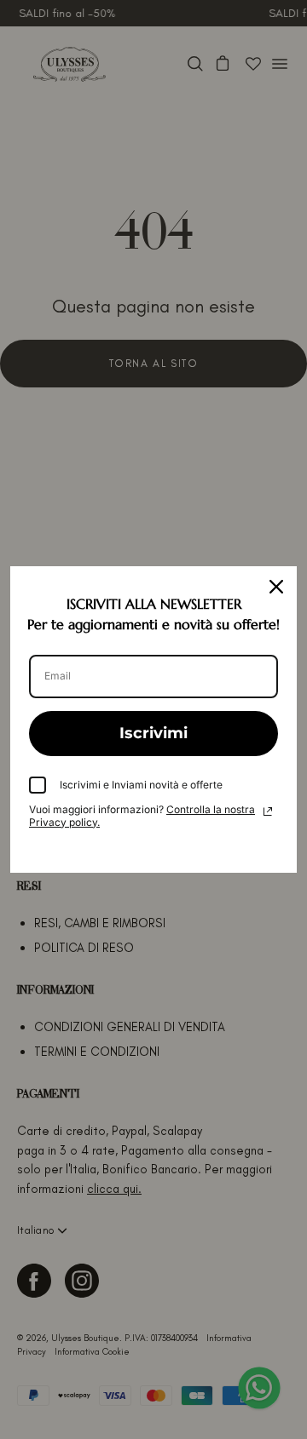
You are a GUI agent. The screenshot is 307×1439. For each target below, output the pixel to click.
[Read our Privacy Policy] (268, 811)
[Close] (276, 586)
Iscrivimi (153, 733)
